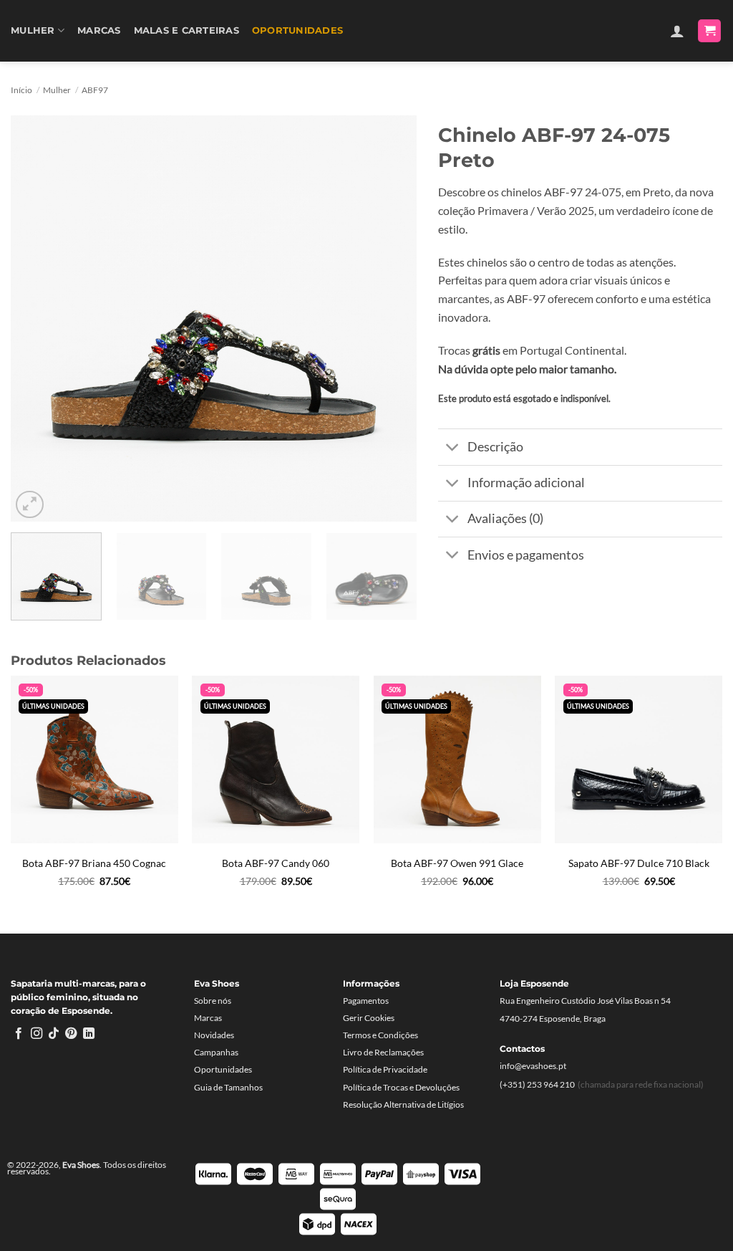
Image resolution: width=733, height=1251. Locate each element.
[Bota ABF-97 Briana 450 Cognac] (94, 759)
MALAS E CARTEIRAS (186, 30)
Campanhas (216, 1052)
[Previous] (37, 318)
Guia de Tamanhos (228, 1087)
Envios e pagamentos (525, 554)
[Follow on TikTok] (53, 1033)
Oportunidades (297, 30)
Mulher (33, 30)
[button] (677, 31)
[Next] (391, 318)
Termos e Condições (380, 1035)
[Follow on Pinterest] (71, 1033)
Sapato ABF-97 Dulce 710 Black (638, 863)
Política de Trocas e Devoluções (401, 1087)
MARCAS (99, 30)
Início (21, 90)
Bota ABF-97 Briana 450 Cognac (94, 863)
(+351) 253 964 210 (537, 1084)
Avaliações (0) (505, 518)
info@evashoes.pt (533, 1065)
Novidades (214, 1035)
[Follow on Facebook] (18, 1033)
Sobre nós (212, 1000)
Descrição (495, 446)
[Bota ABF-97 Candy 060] (275, 759)
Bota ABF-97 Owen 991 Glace (457, 863)
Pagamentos (366, 1000)
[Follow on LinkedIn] (88, 1033)
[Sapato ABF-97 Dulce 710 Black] (638, 759)
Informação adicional (526, 482)
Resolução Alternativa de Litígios (403, 1104)
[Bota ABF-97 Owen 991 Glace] (457, 759)
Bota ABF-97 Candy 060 (275, 863)
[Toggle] (452, 448)
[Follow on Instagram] (36, 1033)
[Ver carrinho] (709, 31)
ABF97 (95, 90)
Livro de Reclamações (383, 1052)
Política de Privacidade (385, 1069)
